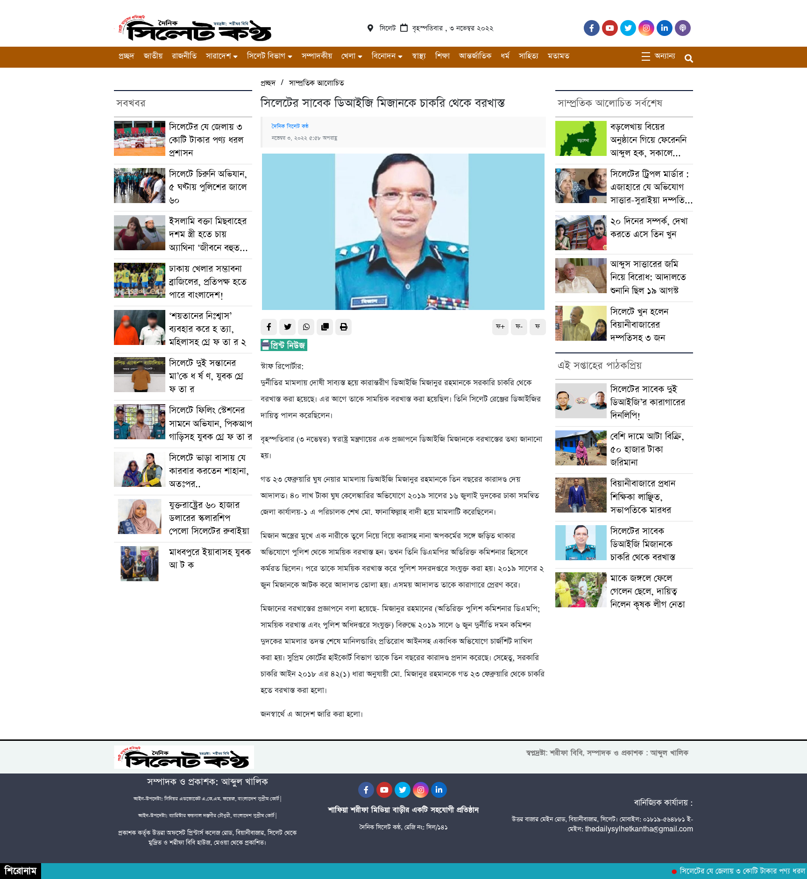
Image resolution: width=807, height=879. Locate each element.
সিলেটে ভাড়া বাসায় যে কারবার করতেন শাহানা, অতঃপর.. (209, 471)
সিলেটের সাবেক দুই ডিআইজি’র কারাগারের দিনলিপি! (647, 402)
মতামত (558, 56)
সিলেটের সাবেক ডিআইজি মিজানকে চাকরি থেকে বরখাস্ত (642, 544)
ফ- (519, 326)
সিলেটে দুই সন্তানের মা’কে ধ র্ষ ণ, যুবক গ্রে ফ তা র (206, 376)
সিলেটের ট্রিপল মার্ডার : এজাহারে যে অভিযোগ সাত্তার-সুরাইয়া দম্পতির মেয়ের (649, 187)
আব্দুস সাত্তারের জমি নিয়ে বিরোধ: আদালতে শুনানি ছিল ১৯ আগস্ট (648, 277)
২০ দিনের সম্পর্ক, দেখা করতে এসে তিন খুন (649, 228)
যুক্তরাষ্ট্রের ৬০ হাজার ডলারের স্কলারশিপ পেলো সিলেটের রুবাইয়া (209, 518)
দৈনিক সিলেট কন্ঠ (290, 126)
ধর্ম (505, 56)
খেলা (348, 56)
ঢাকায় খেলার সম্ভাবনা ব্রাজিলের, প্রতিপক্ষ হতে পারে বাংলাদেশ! (208, 282)
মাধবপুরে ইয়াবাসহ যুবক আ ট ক (210, 559)
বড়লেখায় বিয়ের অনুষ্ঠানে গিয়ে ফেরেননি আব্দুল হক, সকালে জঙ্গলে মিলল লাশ (648, 140)
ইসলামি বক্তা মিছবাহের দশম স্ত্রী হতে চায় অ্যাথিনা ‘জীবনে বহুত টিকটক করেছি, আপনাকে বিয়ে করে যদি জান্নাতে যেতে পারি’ (210, 234)
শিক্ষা (442, 56)
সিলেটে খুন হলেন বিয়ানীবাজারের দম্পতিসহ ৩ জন (639, 325)
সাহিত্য (528, 56)
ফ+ (500, 326)
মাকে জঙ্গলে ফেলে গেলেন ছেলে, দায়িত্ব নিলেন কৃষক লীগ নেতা (647, 591)
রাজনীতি (184, 56)
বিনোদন (384, 56)
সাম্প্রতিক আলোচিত (316, 83)
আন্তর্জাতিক (475, 56)
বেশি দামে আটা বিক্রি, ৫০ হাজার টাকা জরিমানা (647, 449)
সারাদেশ (218, 56)
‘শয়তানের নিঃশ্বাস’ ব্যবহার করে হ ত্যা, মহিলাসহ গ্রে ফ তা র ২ (207, 329)
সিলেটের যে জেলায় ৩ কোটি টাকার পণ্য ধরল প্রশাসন (206, 140)
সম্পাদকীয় (317, 56)
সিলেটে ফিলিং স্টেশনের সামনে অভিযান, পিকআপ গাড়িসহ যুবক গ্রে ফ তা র (210, 423)
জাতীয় (153, 56)
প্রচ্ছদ (126, 56)
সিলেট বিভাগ (266, 56)
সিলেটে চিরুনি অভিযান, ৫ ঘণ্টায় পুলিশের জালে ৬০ (208, 187)
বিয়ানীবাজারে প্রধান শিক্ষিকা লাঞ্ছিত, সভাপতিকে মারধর (642, 497)
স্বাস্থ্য (419, 56)
